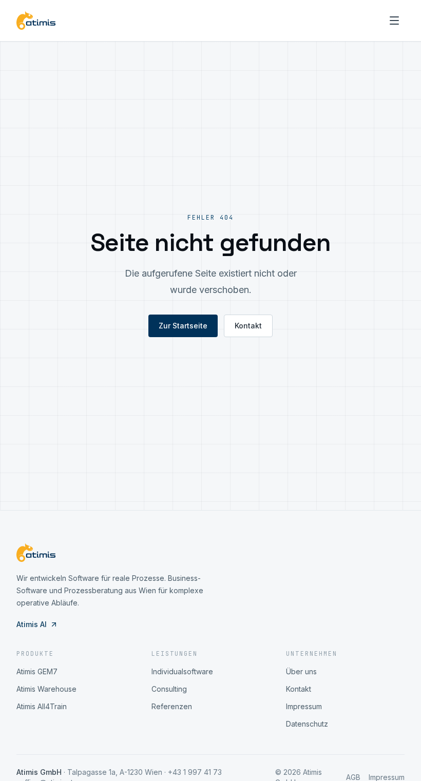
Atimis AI (31, 624)
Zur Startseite (183, 325)
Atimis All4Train (41, 706)
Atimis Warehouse (46, 689)
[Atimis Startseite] (35, 20)
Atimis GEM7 (37, 671)
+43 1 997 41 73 (195, 772)
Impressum (304, 706)
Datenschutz (307, 723)
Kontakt (248, 325)
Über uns (301, 671)
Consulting (169, 689)
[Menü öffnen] (394, 20)
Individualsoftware (182, 671)
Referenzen (171, 706)
